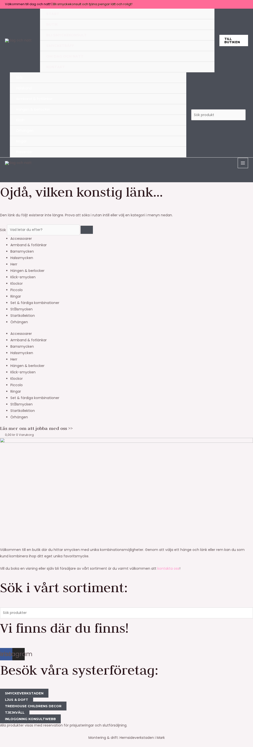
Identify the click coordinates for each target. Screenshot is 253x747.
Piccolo (16, 289)
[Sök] (87, 230)
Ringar (15, 296)
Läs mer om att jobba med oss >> (36, 428)
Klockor (16, 283)
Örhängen (19, 322)
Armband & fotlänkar (28, 244)
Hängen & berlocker (27, 270)
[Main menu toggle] (243, 163)
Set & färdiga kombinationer (34, 302)
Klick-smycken (23, 277)
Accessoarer (21, 238)
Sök (3, 229)
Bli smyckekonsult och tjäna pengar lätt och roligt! (92, 4)
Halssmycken (21, 257)
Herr (13, 264)
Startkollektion (22, 315)
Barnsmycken (22, 251)
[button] (233, 40)
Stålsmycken (21, 309)
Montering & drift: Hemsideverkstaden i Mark (126, 737)
